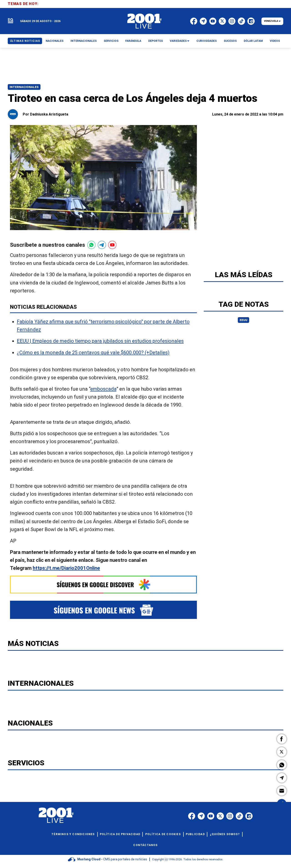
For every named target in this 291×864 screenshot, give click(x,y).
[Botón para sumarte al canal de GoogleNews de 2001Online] (103, 610)
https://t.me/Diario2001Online (66, 568)
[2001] (144, 21)
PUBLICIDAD (195, 834)
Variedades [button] (178, 41)
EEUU (243, 320)
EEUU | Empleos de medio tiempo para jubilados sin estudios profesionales (100, 341)
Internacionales (24, 87)
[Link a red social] (191, 816)
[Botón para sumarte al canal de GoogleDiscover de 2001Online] (103, 584)
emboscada (103, 389)
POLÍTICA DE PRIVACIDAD (120, 834)
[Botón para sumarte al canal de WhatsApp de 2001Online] (91, 245)
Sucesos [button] (230, 41)
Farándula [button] (133, 41)
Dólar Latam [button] (253, 41)
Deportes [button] (155, 41)
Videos (275, 41)
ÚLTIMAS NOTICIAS (25, 41)
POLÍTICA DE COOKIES (163, 834)
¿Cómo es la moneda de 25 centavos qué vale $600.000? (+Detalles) (93, 352)
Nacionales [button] (54, 41)
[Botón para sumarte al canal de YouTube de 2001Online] (112, 245)
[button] (281, 739)
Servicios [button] (111, 41)
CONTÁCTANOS (145, 845)
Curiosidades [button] (206, 41)
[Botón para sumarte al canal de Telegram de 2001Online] (102, 245)
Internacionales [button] (83, 41)
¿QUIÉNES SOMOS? (225, 834)
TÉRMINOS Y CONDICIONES (73, 834)
